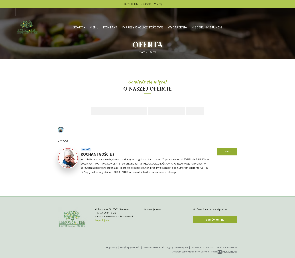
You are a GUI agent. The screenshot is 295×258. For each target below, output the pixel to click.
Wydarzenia (177, 27)
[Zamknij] (291, 3)
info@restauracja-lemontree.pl (117, 216)
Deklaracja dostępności (203, 247)
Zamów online (215, 219)
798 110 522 (110, 212)
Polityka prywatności (130, 247)
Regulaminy (112, 247)
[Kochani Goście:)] (68, 158)
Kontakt (110, 27)
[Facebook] (19, 12)
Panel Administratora (226, 247)
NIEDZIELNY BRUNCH (206, 27)
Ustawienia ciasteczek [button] (154, 247)
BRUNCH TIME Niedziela (137, 4)
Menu (94, 27)
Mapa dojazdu (102, 220)
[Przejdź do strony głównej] (35, 27)
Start (78, 27)
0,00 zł (228, 151)
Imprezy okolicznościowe (142, 27)
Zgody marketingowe (178, 247)
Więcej (158, 4)
